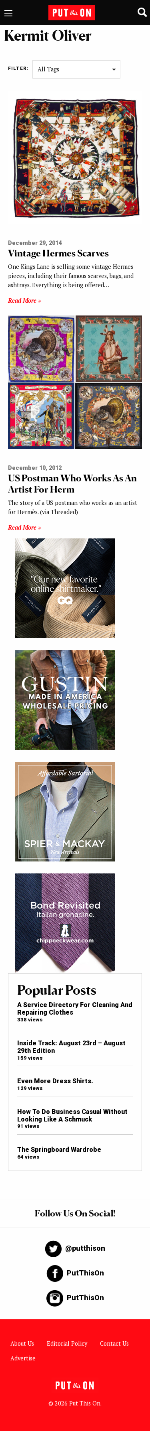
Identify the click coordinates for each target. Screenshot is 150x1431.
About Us (22, 1343)
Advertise (23, 1358)
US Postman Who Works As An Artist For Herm (72, 483)
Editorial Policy (67, 1343)
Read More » (24, 300)
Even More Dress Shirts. (55, 1081)
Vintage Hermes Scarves (58, 253)
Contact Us (114, 1343)
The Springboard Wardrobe (59, 1149)
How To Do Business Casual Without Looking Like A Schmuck (72, 1115)
